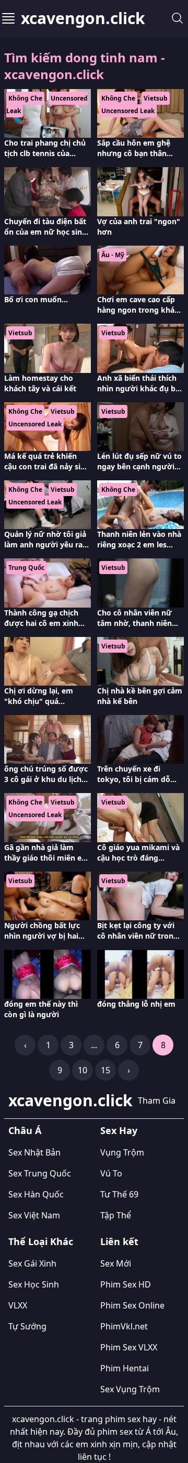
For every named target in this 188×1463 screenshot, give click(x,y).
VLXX (17, 1305)
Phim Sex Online (132, 1305)
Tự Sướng (27, 1326)
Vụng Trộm (122, 1152)
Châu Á (24, 1130)
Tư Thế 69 (119, 1194)
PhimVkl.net (124, 1326)
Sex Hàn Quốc (36, 1194)
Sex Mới (115, 1263)
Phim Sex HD (125, 1284)
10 (82, 1070)
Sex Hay (118, 1130)
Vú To (111, 1173)
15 (105, 1070)
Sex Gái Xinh (32, 1263)
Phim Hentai (124, 1368)
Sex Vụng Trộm (130, 1389)
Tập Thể (115, 1215)
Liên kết (119, 1241)
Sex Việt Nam (34, 1215)
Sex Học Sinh (33, 1284)
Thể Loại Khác (40, 1241)
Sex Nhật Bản (34, 1152)
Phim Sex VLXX (128, 1347)
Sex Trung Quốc (39, 1173)
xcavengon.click (83, 18)
